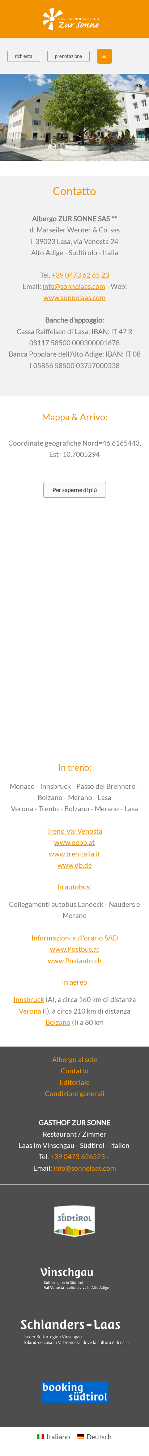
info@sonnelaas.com (74, 286)
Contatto (75, 1070)
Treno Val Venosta (74, 831)
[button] (23, 56)
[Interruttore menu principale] (104, 56)
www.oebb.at (74, 842)
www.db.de (75, 865)
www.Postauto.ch (75, 960)
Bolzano (58, 1022)
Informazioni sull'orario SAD (74, 938)
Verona (30, 1011)
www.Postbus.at (74, 949)
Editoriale (75, 1082)
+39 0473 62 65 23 (80, 275)
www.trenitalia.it (74, 854)
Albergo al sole (74, 1059)
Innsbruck (28, 999)
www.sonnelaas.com (74, 297)
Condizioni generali (75, 1093)
